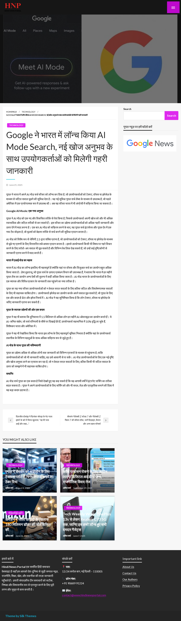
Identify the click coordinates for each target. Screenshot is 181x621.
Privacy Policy (131, 585)
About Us (128, 566)
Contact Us (129, 573)
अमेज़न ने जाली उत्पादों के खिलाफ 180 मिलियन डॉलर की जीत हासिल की (28, 524)
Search (127, 108)
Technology (28, 112)
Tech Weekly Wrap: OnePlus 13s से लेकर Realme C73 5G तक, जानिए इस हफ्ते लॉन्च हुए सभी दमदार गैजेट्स (87, 522)
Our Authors (130, 579)
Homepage (11, 112)
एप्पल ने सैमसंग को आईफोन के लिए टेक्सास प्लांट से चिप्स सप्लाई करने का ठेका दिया (29, 476)
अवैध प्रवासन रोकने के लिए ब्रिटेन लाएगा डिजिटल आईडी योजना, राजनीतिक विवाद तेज (85, 476)
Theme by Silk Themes (20, 616)
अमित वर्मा (9, 487)
